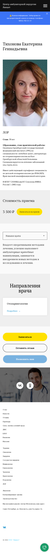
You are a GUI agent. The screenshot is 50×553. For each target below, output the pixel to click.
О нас (5, 414)
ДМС (5, 434)
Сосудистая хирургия (11, 464)
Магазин (6, 446)
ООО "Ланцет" (14, 544)
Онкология (7, 456)
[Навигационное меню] (45, 5)
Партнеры (6, 426)
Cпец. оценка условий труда (14, 430)
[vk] (19, 387)
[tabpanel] (25, 258)
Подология (7, 484)
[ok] (30, 387)
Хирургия (6, 460)
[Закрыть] (47, 13)
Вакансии (6, 442)
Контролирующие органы (12, 499)
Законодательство (10, 503)
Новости (6, 418)
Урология (6, 476)
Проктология (8, 480)
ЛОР (4, 488)
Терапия (6, 452)
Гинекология (8, 472)
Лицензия (6, 495)
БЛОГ (5, 438)
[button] (29, 211)
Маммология (7, 468)
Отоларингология (17, 303)
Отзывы (6, 422)
